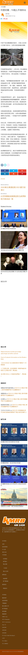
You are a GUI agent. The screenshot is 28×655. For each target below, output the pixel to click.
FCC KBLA (4, 640)
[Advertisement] (12, 330)
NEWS (3, 178)
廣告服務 (4, 611)
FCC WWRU (5, 643)
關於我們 (4, 597)
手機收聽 (4, 603)
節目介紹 (4, 552)
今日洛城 (4, 554)
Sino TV (4, 624)
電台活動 (5, 564)
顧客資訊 (4, 574)
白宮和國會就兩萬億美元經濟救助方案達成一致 (13, 197)
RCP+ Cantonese (6, 622)
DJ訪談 (5, 568)
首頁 (3, 544)
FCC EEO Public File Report (8, 635)
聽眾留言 (4, 584)
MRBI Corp (4, 616)
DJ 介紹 (4, 549)
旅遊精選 (5, 578)
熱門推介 (5, 561)
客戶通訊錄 (5, 581)
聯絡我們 (4, 614)
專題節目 (5, 588)
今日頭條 (3, 7)
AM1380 (4, 627)
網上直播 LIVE (5, 606)
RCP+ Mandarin (6, 619)
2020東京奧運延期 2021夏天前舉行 (13, 188)
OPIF (3, 638)
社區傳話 (5, 558)
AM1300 (4, 630)
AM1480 (4, 632)
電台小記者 (5, 571)
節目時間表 (4, 546)
